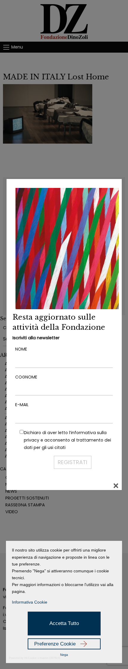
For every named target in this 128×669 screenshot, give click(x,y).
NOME (21, 349)
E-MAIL (22, 405)
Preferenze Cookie (55, 644)
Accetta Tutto (64, 623)
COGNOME (26, 377)
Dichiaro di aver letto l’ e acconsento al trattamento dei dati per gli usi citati (67, 440)
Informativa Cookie (29, 602)
